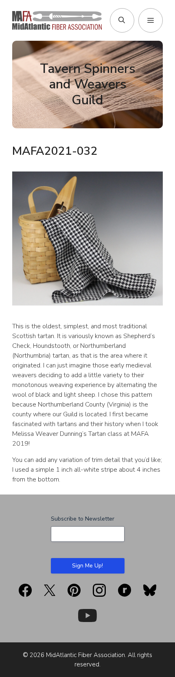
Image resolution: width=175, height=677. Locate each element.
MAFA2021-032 (55, 151)
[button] (121, 20)
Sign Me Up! (87, 565)
